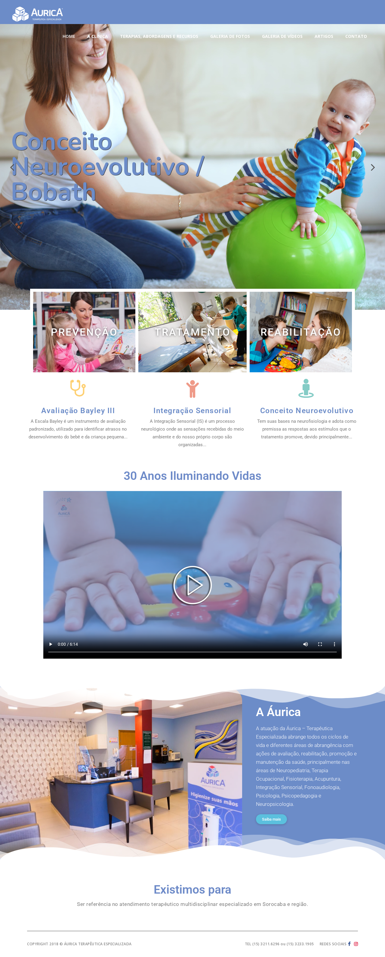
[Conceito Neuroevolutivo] (306, 388)
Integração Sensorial (192, 410)
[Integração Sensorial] (192, 388)
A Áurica (278, 712)
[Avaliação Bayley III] (78, 388)
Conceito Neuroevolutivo (307, 410)
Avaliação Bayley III (78, 410)
